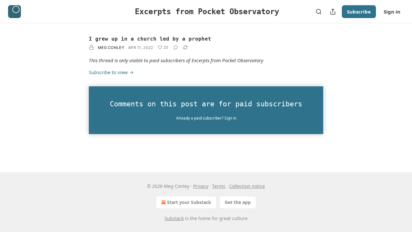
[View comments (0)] (176, 47)
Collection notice (247, 186)
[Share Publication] (332, 11)
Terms (218, 186)
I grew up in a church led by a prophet (150, 39)
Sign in (392, 11)
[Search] (318, 11)
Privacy (200, 186)
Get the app (238, 202)
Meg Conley (111, 47)
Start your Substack (189, 202)
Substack (174, 218)
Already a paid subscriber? (206, 118)
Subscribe (359, 11)
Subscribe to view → (111, 72)
